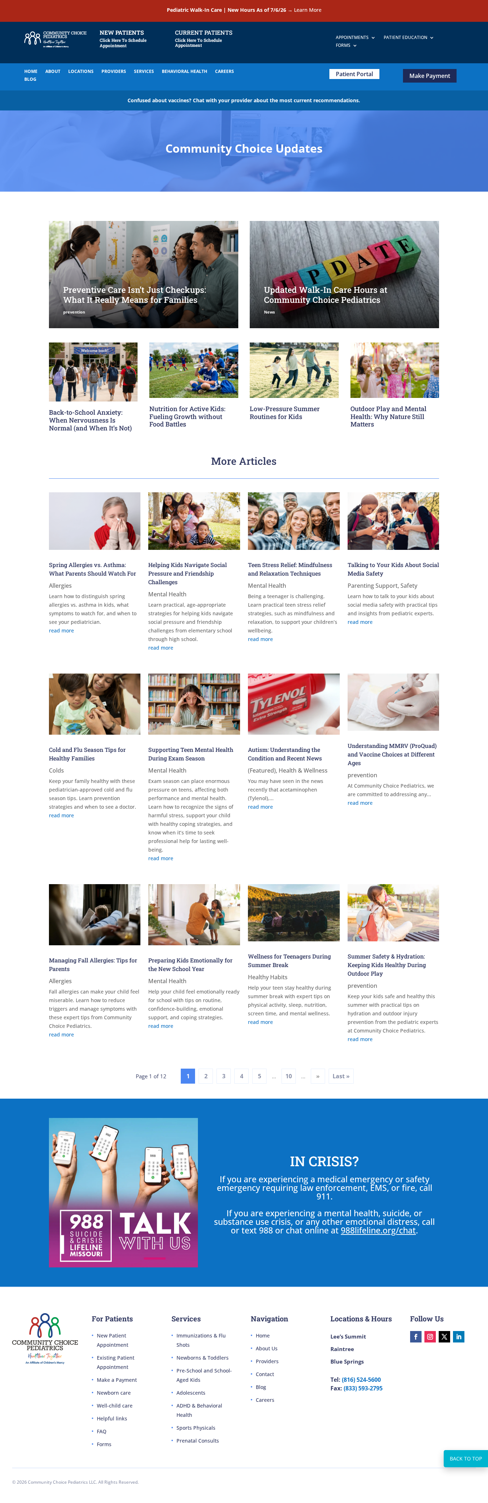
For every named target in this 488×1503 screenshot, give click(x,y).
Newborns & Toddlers (202, 1357)
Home (263, 1335)
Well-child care (115, 1405)
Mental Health (167, 594)
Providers (267, 1361)
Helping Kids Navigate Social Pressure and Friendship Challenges (187, 573)
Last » (341, 1076)
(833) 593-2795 (363, 1388)
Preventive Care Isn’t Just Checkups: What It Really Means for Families (134, 294)
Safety (408, 586)
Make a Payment (117, 1379)
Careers (265, 1399)
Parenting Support (373, 586)
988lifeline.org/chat (378, 1230)
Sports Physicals (195, 1427)
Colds (56, 770)
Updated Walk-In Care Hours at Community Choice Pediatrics (325, 294)
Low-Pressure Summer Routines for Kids (285, 412)
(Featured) (262, 770)
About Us (267, 1348)
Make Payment (429, 76)
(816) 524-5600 (361, 1380)
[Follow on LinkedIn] (458, 1336)
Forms (104, 1444)
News (269, 312)
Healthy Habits (268, 977)
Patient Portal (354, 74)
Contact (265, 1374)
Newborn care (114, 1392)
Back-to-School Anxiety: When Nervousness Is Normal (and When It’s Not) (90, 420)
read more (61, 630)
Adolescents (190, 1392)
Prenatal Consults (197, 1440)
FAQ (101, 1431)
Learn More (308, 9)
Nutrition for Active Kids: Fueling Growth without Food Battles (187, 416)
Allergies (60, 586)
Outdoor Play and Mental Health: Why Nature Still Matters (388, 416)
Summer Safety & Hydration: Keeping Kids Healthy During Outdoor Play (387, 964)
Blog (261, 1387)
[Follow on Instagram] (430, 1336)
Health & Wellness (303, 770)
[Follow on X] (444, 1336)
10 (288, 1076)
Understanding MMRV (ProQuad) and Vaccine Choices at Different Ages (392, 754)
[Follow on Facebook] (416, 1336)
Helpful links (112, 1418)
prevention (74, 312)
